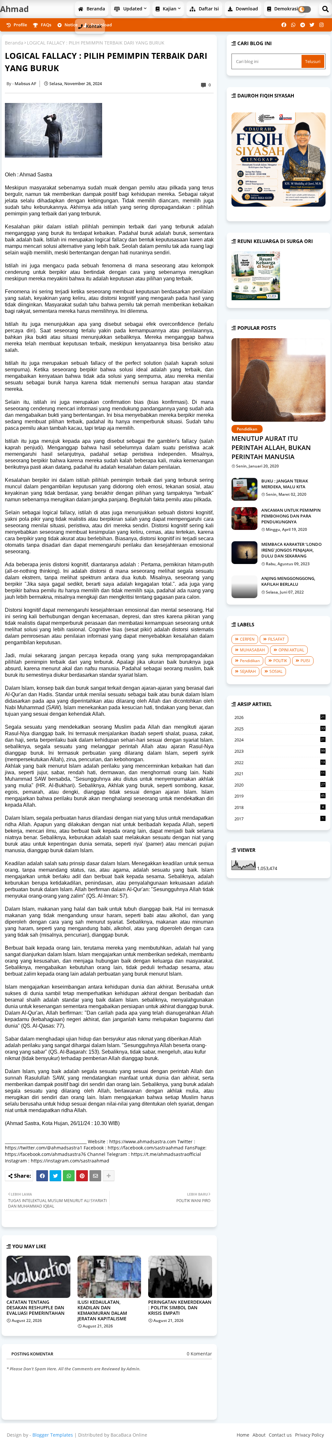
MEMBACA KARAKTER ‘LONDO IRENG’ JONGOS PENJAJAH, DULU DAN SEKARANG (291, 550)
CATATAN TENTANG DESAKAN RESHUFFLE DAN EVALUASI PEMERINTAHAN (35, 1307)
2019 (279, 796)
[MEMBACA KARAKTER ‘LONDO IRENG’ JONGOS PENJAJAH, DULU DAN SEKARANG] (244, 552)
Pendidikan (250, 660)
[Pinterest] (82, 1175)
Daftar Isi (208, 9)
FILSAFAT (276, 639)
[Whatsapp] (69, 1175)
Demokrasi (285, 9)
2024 (279, 740)
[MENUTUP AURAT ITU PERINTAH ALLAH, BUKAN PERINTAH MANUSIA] (278, 380)
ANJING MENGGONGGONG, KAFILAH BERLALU (288, 581)
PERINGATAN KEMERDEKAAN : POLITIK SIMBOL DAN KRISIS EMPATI (179, 1307)
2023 (279, 751)
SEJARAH (248, 671)
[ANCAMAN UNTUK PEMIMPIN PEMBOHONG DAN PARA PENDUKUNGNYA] (244, 518)
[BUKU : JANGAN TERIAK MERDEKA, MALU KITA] (244, 489)
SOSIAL (275, 671)
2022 (279, 763)
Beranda (95, 9)
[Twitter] (55, 1175)
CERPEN (247, 639)
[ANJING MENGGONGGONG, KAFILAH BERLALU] (244, 586)
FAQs (45, 25)
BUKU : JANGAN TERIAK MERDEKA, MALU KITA (284, 484)
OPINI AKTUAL (291, 650)
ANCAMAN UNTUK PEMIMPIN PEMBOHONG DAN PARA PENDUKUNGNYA (291, 516)
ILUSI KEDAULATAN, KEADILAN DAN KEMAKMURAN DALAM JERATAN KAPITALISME (102, 1310)
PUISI (305, 660)
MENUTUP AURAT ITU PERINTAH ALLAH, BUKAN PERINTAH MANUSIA (271, 447)
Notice (70, 25)
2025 (279, 729)
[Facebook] (42, 1175)
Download (246, 9)
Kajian (168, 9)
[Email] (95, 1175)
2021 (279, 774)
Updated (132, 9)
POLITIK (280, 660)
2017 (279, 819)
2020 (279, 785)
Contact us (280, 1435)
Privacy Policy (309, 1435)
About (259, 1435)
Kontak (93, 26)
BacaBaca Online (129, 1435)
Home (243, 1435)
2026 (279, 717)
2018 (279, 807)
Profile (20, 25)
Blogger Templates (52, 1435)
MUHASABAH (252, 650)
